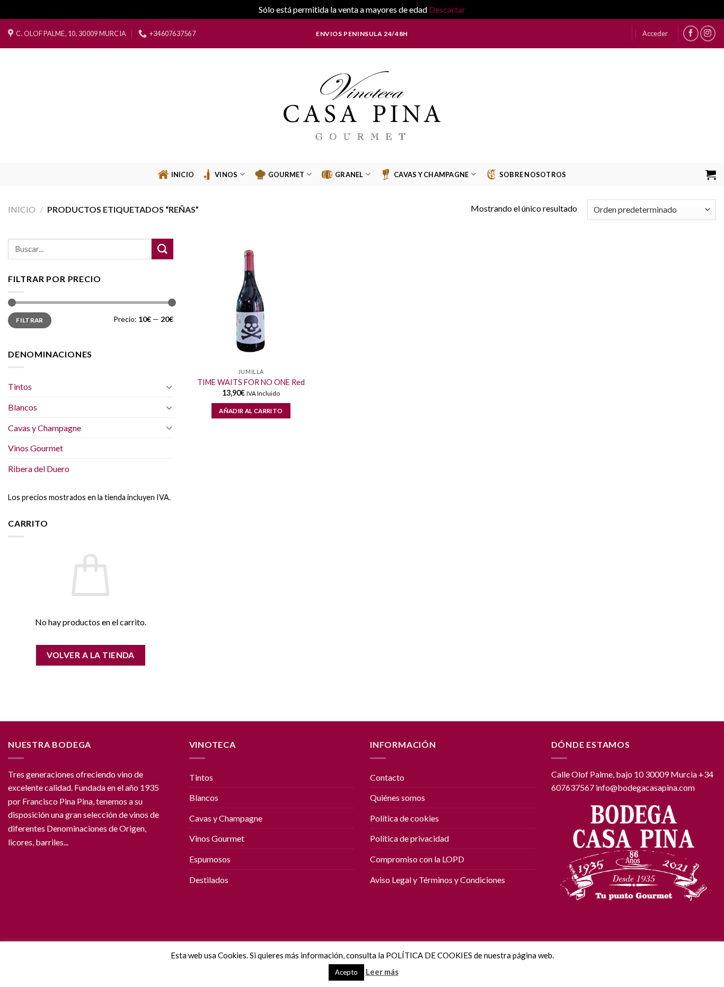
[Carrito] (710, 174)
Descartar (447, 9)
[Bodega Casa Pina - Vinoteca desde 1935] (362, 105)
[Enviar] (162, 249)
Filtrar (29, 320)
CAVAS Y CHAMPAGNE (431, 174)
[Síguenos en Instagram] (708, 33)
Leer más (382, 971)
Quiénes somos (397, 797)
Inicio (183, 174)
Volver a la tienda (91, 655)
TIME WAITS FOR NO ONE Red (251, 382)
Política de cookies (404, 818)
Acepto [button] (346, 972)
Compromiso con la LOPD (417, 859)
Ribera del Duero (38, 469)
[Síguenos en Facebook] (691, 33)
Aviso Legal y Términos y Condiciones (437, 880)
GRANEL (349, 174)
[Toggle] (169, 386)
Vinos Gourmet (35, 448)
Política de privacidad (409, 838)
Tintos (20, 386)
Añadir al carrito (250, 410)
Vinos (226, 174)
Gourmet (286, 174)
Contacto (387, 777)
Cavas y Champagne (44, 428)
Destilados (208, 880)
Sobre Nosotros (533, 174)
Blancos (22, 407)
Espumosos (210, 859)
